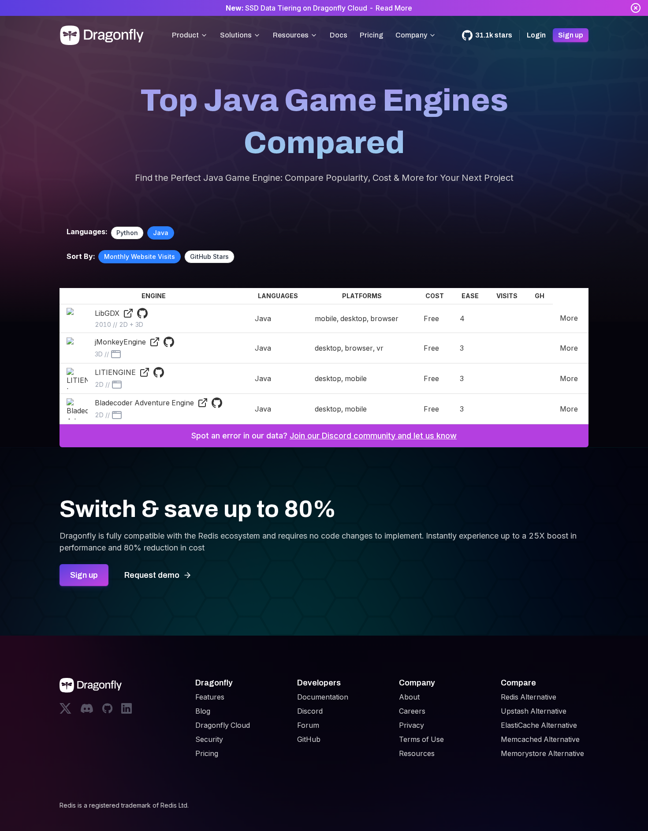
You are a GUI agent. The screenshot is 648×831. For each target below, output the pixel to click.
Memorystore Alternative (542, 753)
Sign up (570, 35)
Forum (308, 725)
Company (411, 35)
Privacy (411, 725)
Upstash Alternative (533, 711)
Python (127, 232)
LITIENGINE (115, 372)
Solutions (236, 35)
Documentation (322, 696)
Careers (412, 711)
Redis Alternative (528, 696)
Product (185, 35)
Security (209, 739)
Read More (394, 8)
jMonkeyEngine (120, 341)
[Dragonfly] (104, 35)
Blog (202, 711)
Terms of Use (421, 739)
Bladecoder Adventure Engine (144, 402)
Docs (338, 35)
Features (209, 696)
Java (160, 232)
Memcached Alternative (540, 739)
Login (536, 35)
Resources (291, 35)
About (409, 696)
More (569, 318)
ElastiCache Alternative (539, 725)
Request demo (151, 575)
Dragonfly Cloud (222, 725)
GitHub (308, 739)
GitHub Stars (209, 256)
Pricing (371, 35)
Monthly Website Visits (139, 256)
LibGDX (107, 313)
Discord (310, 711)
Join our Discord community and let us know (373, 435)
